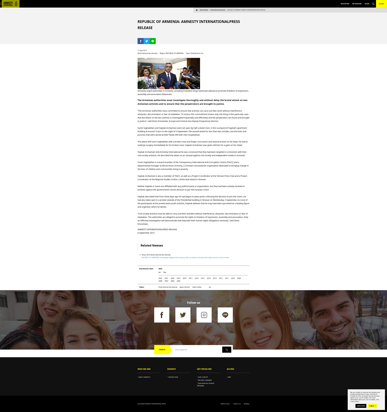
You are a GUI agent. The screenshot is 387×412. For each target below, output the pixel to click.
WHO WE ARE (345, 4)
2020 (172, 278)
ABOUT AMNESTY (144, 377)
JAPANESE (246, 404)
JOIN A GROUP (203, 377)
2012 (221, 278)
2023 (160, 269)
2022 (160, 278)
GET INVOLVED (357, 4)
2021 (166, 278)
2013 (215, 278)
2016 (196, 278)
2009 (239, 278)
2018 (184, 278)
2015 (202, 278)
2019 (178, 278)
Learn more (361, 406)
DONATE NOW (173, 377)
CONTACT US (237, 404)
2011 (227, 278)
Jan (160, 272)
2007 (166, 281)
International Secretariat (217, 10)
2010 (233, 278)
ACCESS (367, 4)
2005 (178, 281)
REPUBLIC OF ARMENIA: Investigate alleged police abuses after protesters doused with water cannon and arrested (185, 257)
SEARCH (162, 349)
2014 (209, 278)
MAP (229, 377)
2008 (160, 281)
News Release (204, 10)
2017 (190, 278)
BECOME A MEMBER (205, 380)
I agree (371, 406)
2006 (172, 281)
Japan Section (185, 287)
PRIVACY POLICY (225, 404)
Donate (381, 4)
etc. (210, 287)
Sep (164, 272)
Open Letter (197, 287)
